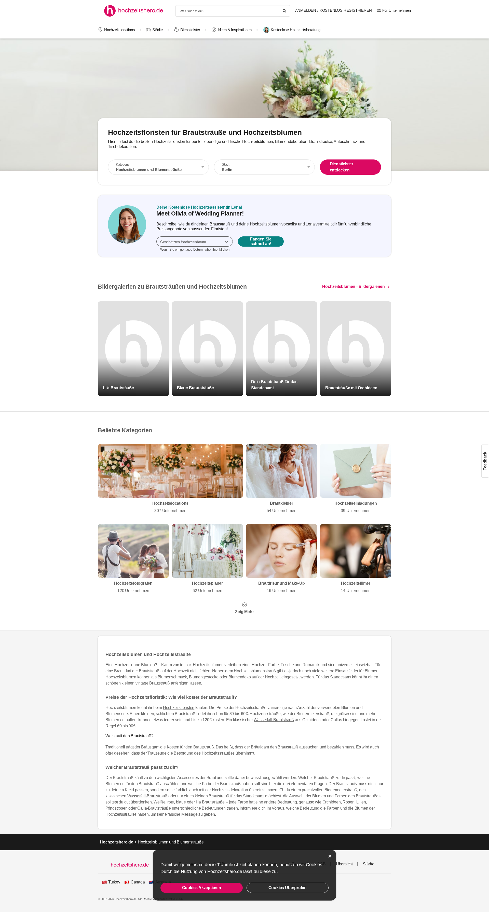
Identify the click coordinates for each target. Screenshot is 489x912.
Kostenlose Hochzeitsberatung (295, 30)
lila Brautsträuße (210, 802)
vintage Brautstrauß (152, 683)
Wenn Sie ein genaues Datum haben (194, 249)
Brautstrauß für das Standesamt (236, 796)
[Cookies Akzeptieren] (329, 856)
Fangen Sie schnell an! (260, 241)
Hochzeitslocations (119, 30)
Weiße (159, 802)
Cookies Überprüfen (287, 888)
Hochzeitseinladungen (355, 507)
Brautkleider (281, 507)
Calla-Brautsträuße (154, 808)
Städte (157, 30)
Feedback (485, 461)
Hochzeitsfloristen (178, 707)
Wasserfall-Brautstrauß (274, 720)
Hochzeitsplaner (207, 587)
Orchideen (331, 802)
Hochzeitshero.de (116, 842)
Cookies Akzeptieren (201, 888)
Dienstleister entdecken (341, 167)
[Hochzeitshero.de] (135, 11)
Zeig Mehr (244, 612)
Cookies (314, 864)
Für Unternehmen (396, 10)
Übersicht (344, 864)
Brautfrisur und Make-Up (281, 587)
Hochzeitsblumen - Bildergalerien (353, 287)
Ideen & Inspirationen (235, 30)
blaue (181, 802)
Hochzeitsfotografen (133, 587)
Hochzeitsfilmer (355, 587)
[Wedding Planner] (127, 226)
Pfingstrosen (116, 808)
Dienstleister (190, 30)
